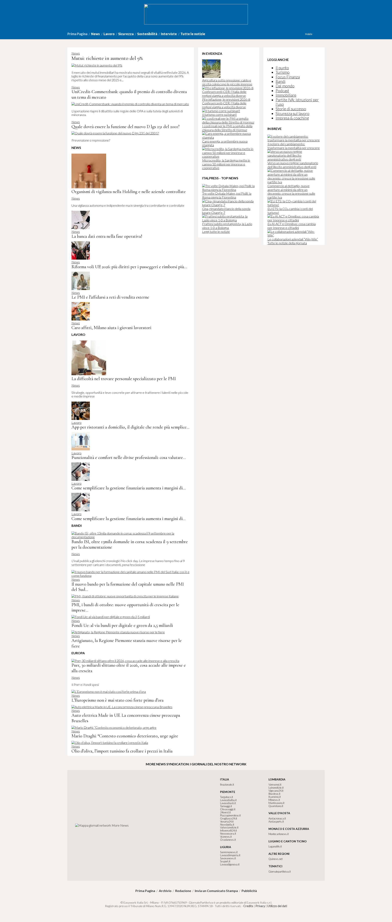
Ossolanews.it (228, 839)
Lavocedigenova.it (229, 864)
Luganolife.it (275, 846)
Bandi (280, 81)
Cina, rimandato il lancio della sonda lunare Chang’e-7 (226, 210)
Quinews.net (275, 859)
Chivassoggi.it (227, 809)
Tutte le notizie (192, 34)
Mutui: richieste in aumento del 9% (107, 58)
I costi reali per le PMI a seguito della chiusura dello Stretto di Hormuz (227, 128)
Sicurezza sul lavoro (292, 113)
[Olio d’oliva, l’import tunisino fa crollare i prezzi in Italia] (109, 743)
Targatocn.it (226, 797)
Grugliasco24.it (228, 818)
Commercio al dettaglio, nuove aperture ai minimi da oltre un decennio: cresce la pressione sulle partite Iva (291, 191)
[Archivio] (324, 34)
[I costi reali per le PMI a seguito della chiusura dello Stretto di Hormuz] (228, 122)
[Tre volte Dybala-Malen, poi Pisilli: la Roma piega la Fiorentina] (228, 190)
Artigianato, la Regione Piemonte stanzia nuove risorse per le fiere (126, 643)
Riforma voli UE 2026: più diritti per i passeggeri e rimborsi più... (129, 266)
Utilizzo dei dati (277, 906)
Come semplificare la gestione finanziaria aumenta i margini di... (128, 488)
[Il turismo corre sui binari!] (221, 111)
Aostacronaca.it (277, 818)
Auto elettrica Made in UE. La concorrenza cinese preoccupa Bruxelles (125, 717)
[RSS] (322, 34)
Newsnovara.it (228, 833)
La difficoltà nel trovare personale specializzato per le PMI (123, 378)
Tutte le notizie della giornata (287, 243)
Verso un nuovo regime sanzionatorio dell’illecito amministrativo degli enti (292, 165)
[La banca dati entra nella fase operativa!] (80, 228)
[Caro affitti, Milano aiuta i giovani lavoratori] (80, 319)
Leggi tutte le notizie (216, 231)
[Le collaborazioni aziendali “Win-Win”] (294, 235)
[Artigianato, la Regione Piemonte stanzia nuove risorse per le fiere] (118, 632)
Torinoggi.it (226, 806)
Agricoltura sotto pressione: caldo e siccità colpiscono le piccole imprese (227, 82)
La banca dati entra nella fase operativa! (106, 236)
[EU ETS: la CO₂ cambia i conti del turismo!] (294, 205)
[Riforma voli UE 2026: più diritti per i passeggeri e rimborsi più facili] (80, 258)
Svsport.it (225, 861)
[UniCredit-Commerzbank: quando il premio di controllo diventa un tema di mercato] (130, 104)
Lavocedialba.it (228, 800)
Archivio (165, 891)
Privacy (260, 906)
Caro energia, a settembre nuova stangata (224, 143)
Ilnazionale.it (227, 784)
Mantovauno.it (276, 803)
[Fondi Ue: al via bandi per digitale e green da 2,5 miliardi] (110, 617)
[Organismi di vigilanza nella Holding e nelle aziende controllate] (88, 187)
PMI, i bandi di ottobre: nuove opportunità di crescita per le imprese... (125, 607)
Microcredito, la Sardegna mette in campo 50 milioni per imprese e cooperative (226, 164)
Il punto (282, 67)
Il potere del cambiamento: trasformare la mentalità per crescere (293, 146)
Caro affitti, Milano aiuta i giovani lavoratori (111, 327)
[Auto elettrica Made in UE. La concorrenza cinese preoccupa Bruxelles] (121, 707)
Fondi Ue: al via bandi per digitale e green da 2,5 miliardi (122, 625)
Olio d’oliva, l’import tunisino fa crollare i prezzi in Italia (122, 751)
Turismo (283, 72)
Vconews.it (226, 836)
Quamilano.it (275, 806)
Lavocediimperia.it (230, 855)
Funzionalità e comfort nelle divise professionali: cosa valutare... (128, 457)
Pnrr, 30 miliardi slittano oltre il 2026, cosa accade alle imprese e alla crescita (128, 667)
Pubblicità (249, 891)
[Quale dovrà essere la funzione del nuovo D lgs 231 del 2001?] (115, 133)
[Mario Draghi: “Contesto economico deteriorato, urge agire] (113, 727)
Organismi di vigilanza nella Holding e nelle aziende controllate (128, 191)
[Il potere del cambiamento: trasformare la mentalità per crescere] (294, 140)
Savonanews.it (228, 858)
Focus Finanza (288, 77)
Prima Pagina (77, 34)
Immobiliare (286, 95)
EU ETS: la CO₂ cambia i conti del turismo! (290, 210)
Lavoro (109, 34)
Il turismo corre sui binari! (219, 114)
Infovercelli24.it (228, 830)
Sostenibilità (147, 34)
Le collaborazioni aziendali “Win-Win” (292, 239)
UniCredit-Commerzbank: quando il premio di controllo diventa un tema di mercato (129, 94)
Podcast (282, 90)
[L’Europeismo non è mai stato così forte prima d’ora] (108, 691)
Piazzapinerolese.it (230, 815)
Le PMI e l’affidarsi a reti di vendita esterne (110, 297)
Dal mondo (285, 86)
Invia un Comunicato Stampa (216, 891)
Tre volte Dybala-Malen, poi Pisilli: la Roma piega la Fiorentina (226, 195)
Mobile (308, 34)
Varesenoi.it (274, 784)
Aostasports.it (276, 821)
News (95, 34)
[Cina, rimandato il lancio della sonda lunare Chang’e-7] (228, 205)
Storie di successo (291, 108)
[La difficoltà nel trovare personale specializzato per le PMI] (88, 374)
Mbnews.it (274, 799)
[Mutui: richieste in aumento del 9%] (96, 65)
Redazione (183, 891)
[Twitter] (320, 34)
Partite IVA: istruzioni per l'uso (297, 102)
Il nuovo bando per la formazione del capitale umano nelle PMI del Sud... (127, 586)
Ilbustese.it (274, 793)
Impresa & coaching (292, 118)
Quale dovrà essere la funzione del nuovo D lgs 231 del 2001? (125, 126)
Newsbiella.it (227, 824)
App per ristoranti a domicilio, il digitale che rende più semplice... (130, 427)
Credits (248, 906)
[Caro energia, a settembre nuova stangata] (228, 137)
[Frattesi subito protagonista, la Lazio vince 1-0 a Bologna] (228, 220)
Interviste (169, 34)
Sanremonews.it (229, 852)
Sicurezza (126, 34)
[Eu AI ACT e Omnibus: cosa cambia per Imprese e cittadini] (294, 220)
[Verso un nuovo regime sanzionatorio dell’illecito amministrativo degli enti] (294, 159)
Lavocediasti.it (228, 803)
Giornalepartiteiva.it (279, 871)
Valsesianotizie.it (229, 827)
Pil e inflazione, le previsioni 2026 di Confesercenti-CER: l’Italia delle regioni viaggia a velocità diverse (226, 103)
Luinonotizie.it (276, 787)
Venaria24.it (227, 821)
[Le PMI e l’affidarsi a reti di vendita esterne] (80, 289)
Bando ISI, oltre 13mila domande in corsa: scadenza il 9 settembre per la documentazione (129, 544)
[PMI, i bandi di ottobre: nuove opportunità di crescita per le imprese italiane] (125, 596)
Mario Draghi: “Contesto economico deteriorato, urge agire (124, 736)
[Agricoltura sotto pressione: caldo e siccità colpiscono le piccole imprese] (211, 76)
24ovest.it (225, 812)
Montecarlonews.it (278, 834)
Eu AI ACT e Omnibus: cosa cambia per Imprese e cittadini (291, 226)
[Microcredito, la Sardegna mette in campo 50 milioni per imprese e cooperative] (228, 156)
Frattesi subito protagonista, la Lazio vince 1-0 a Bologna (227, 226)
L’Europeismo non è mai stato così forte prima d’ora (117, 700)
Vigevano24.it (275, 790)
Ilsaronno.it (274, 796)
